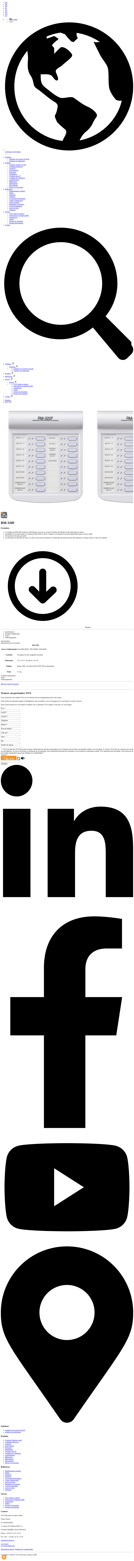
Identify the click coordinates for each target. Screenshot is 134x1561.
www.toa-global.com (8, 1546)
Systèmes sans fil (14, 176)
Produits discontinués (16, 223)
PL (6, 8)
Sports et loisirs (14, 202)
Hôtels (11, 193)
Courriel (4, 716)
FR (6, 6)
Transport (12, 210)
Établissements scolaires (17, 191)
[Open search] (67, 359)
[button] (19, 759)
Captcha (4, 755)
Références (8, 189)
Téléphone (4, 720)
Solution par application (17, 161)
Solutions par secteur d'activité (19, 159)
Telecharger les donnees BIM (19, 215)
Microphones (13, 185)
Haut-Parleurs (13, 170)
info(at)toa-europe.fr (7, 1540)
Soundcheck (13, 217)
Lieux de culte (14, 208)
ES (6, 16)
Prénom (4, 724)
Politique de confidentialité (24, 1549)
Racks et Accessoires (16, 187)
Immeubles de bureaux (16, 204)
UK (6, 14)
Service (7, 212)
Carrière (14, 19)
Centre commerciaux (16, 200)
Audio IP (12, 168)
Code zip (4, 733)
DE (6, 2)
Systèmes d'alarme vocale (17, 165)
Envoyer (4, 764)
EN (6, 4)
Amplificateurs (14, 180)
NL (6, 10)
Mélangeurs (13, 182)
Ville (3, 737)
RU (6, 12)
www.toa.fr (4, 1544)
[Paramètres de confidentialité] (4, 1557)
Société (4, 712)
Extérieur (12, 197)
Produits (7, 163)
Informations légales (7, 1549)
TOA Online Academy (16, 214)
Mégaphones (13, 183)
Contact (7, 225)
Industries (12, 195)
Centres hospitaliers (15, 206)
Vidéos (11, 219)
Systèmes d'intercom (16, 167)
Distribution (13, 174)
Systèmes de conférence (17, 178)
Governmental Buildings (17, 199)
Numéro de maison (7, 745)
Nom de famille (6, 728)
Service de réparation (16, 221)
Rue (2, 741)
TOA (11, 21)
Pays (3, 708)
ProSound (12, 172)
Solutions (8, 157)
